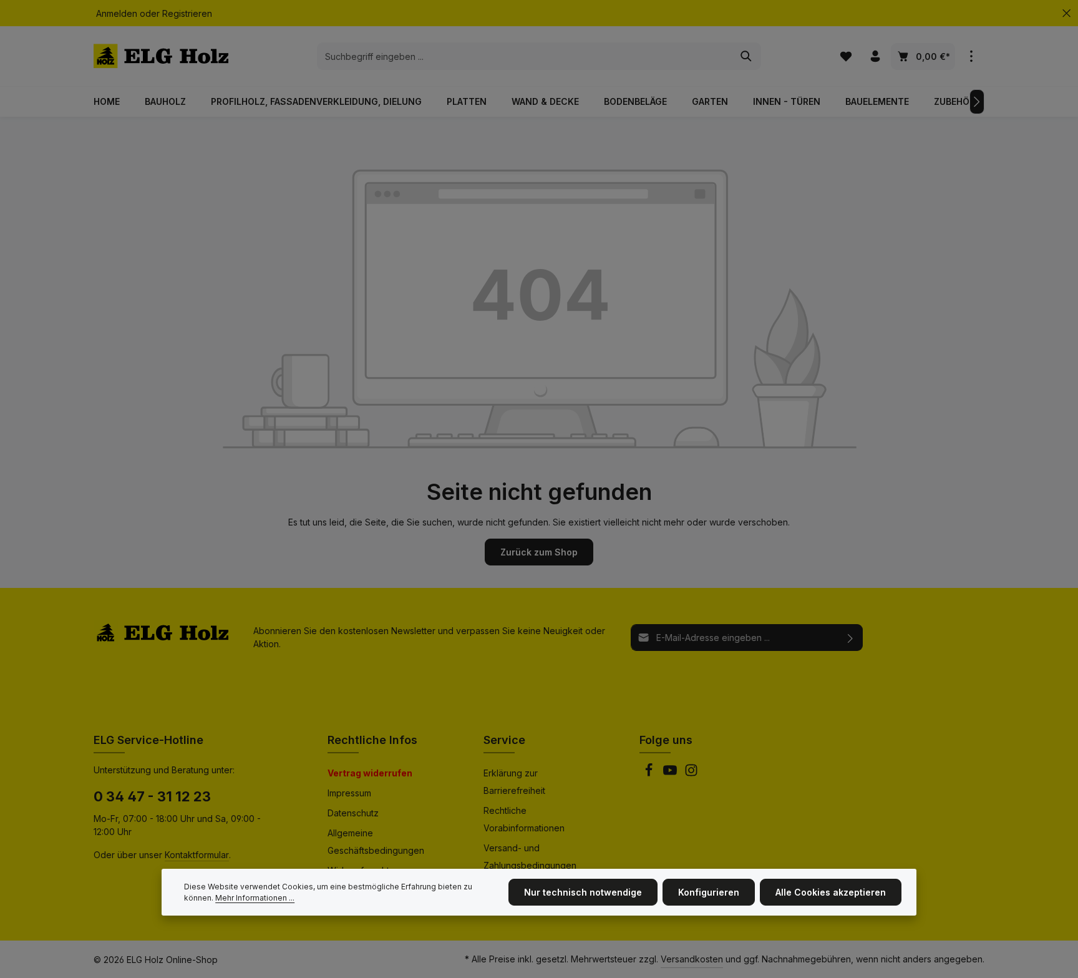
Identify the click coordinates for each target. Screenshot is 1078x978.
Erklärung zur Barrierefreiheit (514, 782)
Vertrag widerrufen (370, 773)
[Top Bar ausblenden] (1066, 13)
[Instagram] (691, 773)
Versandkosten (692, 959)
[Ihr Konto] (875, 56)
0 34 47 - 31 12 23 (152, 796)
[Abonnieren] (850, 637)
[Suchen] (746, 56)
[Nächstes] (976, 101)
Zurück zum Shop (539, 552)
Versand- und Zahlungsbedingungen (529, 857)
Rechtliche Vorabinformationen (524, 819)
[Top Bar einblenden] (971, 56)
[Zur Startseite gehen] (161, 56)
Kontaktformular (197, 854)
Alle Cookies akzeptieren (830, 892)
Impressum (349, 793)
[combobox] (524, 56)
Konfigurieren (708, 892)
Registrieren (187, 13)
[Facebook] (650, 773)
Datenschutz (353, 813)
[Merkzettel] (845, 56)
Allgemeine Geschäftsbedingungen (376, 842)
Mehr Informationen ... (254, 897)
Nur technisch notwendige (583, 892)
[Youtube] (671, 773)
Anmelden (116, 13)
